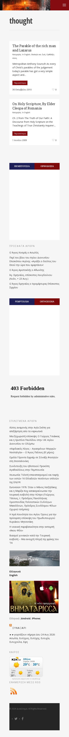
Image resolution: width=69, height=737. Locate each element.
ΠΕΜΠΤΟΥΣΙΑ (22, 166)
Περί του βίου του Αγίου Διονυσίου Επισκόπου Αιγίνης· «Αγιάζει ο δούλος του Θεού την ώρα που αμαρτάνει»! (32, 261)
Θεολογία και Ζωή (38, 54)
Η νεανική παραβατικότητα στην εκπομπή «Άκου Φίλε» (31, 528)
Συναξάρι (19, 628)
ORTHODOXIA (47, 301)
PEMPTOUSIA (22, 301)
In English (26, 54)
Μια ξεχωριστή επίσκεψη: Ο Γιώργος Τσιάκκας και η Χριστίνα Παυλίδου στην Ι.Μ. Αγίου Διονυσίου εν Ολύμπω (34, 440)
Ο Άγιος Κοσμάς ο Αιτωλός (24, 252)
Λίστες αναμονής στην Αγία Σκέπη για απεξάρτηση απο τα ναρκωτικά (29, 429)
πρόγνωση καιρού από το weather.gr (26, 679)
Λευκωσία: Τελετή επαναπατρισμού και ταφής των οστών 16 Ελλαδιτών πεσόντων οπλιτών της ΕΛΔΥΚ (34, 478)
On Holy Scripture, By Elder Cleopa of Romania (33, 106)
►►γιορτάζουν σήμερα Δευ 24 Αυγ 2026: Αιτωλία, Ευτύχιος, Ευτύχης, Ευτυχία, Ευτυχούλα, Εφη (32, 638)
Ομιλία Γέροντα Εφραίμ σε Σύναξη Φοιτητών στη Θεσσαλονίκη (33, 459)
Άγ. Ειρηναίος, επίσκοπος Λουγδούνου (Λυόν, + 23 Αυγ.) (30, 276)
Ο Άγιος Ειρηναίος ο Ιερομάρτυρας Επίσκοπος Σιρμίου (34, 285)
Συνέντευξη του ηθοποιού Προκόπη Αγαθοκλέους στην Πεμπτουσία (29, 467)
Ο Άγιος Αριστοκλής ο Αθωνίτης (26, 270)
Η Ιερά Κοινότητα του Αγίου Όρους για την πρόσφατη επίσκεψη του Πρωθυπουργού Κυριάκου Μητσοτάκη (32, 518)
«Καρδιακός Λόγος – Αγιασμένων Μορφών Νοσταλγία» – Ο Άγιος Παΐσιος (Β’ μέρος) (32, 450)
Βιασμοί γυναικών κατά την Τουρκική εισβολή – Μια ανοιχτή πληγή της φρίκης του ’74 (34, 539)
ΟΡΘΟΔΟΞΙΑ (47, 166)
